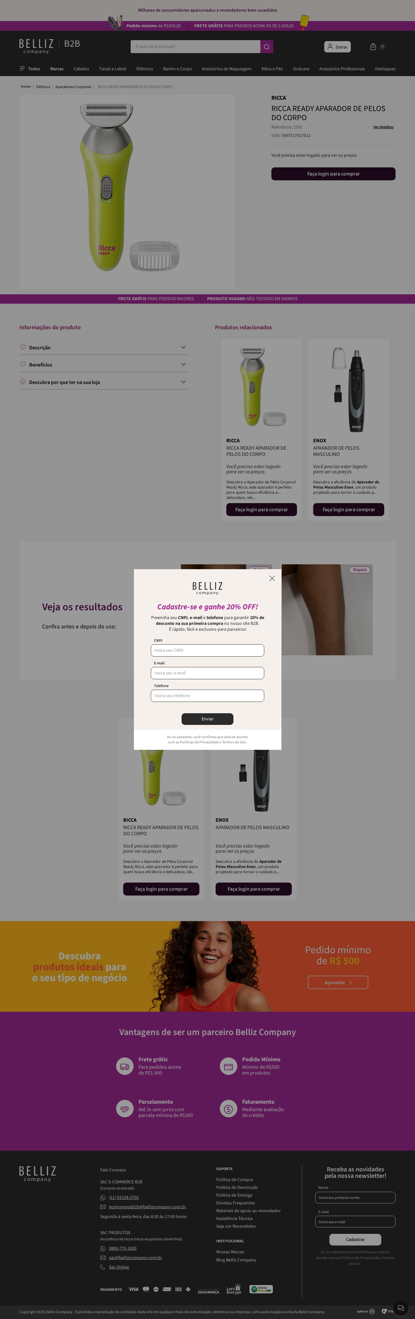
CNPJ (158, 641)
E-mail (159, 663)
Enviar (208, 719)
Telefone (161, 686)
